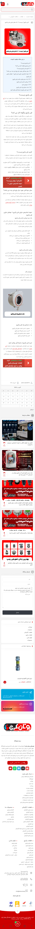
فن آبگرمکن (30, 824)
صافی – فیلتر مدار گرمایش (11, 855)
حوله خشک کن (10, 819)
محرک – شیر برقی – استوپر (27, 862)
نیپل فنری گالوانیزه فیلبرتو (25, 678)
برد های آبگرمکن (29, 812)
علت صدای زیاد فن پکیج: (23, 87)
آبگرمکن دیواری (10, 810)
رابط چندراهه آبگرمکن (28, 833)
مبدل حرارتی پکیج (29, 843)
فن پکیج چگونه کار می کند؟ (23, 66)
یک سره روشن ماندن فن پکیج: (21, 79)
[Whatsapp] (15, 768)
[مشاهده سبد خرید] (3, 4)
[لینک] (27, 4)
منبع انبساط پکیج (29, 859)
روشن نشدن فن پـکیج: (24, 82)
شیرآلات (15, 852)
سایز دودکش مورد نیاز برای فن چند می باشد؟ (19, 71)
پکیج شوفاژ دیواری (9, 814)
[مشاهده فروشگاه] (24, 926)
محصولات (29, 640)
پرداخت (31, 786)
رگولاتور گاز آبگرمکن (28, 817)
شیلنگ (15, 850)
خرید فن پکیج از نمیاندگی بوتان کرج (21, 90)
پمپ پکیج (31, 848)
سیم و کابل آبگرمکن (28, 835)
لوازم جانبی (29, 637)
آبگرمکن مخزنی (10, 812)
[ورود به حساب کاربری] (8, 4)
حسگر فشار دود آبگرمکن (28, 831)
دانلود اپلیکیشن (29, 793)
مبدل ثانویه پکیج (29, 845)
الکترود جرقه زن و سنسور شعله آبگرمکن (24, 828)
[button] (10, 926)
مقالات (21, 17)
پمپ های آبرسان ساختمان (8, 821)
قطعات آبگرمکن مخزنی (28, 821)
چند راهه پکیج (30, 866)
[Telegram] (19, 768)
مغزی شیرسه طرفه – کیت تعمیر (26, 864)
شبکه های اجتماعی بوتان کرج (26, 802)
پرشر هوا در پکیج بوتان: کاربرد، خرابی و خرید (20, 533)
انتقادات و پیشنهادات (28, 795)
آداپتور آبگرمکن (29, 826)
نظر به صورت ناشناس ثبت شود (23, 588)
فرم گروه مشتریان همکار (27, 797)
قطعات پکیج (11, 167)
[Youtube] (10, 768)
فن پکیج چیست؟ (26, 63)
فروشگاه (31, 779)
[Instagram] (23, 768)
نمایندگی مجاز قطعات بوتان (27, 776)
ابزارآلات (30, 627)
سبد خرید (31, 783)
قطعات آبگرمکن (28, 632)
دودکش (15, 848)
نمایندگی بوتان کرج (17, 348)
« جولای (32, 409)
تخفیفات (30, 630)
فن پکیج (31, 855)
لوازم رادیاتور (14, 843)
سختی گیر (14, 845)
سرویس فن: (26, 85)
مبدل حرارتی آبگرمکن (28, 810)
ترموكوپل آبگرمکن (29, 819)
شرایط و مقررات (29, 788)
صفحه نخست (29, 17)
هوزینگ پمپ (30, 850)
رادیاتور (12, 817)
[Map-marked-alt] (27, 768)
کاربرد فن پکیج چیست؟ (24, 68)
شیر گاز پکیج (30, 852)
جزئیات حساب (30, 790)
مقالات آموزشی (14, 17)
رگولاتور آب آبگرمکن (28, 814)
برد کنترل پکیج (30, 857)
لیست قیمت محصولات (28, 800)
